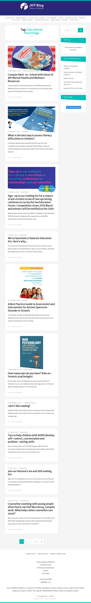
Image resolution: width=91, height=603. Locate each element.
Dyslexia (25, 131)
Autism (60, 18)
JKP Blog (51, 596)
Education (16, 20)
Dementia (82, 18)
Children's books (29, 403)
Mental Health (55, 20)
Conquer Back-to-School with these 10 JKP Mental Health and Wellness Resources (30, 78)
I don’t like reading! (19, 406)
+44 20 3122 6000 (45, 579)
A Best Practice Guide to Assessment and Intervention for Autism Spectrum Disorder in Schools (31, 307)
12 (37, 541)
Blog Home (10, 18)
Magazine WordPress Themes (41, 598)
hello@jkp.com (46, 582)
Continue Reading (16, 97)
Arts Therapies (52, 18)
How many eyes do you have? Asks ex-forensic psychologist (30, 375)
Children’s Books (71, 18)
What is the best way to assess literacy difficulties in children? (30, 137)
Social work (74, 20)
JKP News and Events (42, 20)
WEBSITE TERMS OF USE (57, 554)
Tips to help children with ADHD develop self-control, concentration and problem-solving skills (31, 438)
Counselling (25, 500)
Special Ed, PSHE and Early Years (73, 88)
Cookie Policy (31, 554)
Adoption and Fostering (36, 18)
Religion (65, 20)
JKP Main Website (21, 18)
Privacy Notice (43, 554)
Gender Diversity (27, 20)
